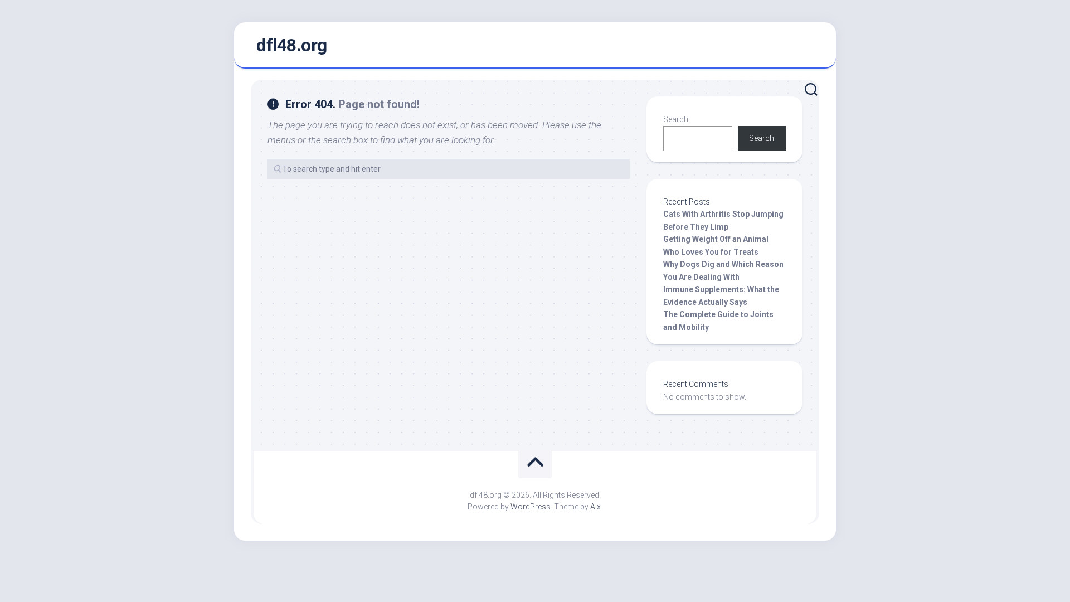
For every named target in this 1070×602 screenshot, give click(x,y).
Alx (595, 506)
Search (675, 119)
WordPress (530, 506)
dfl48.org (291, 45)
